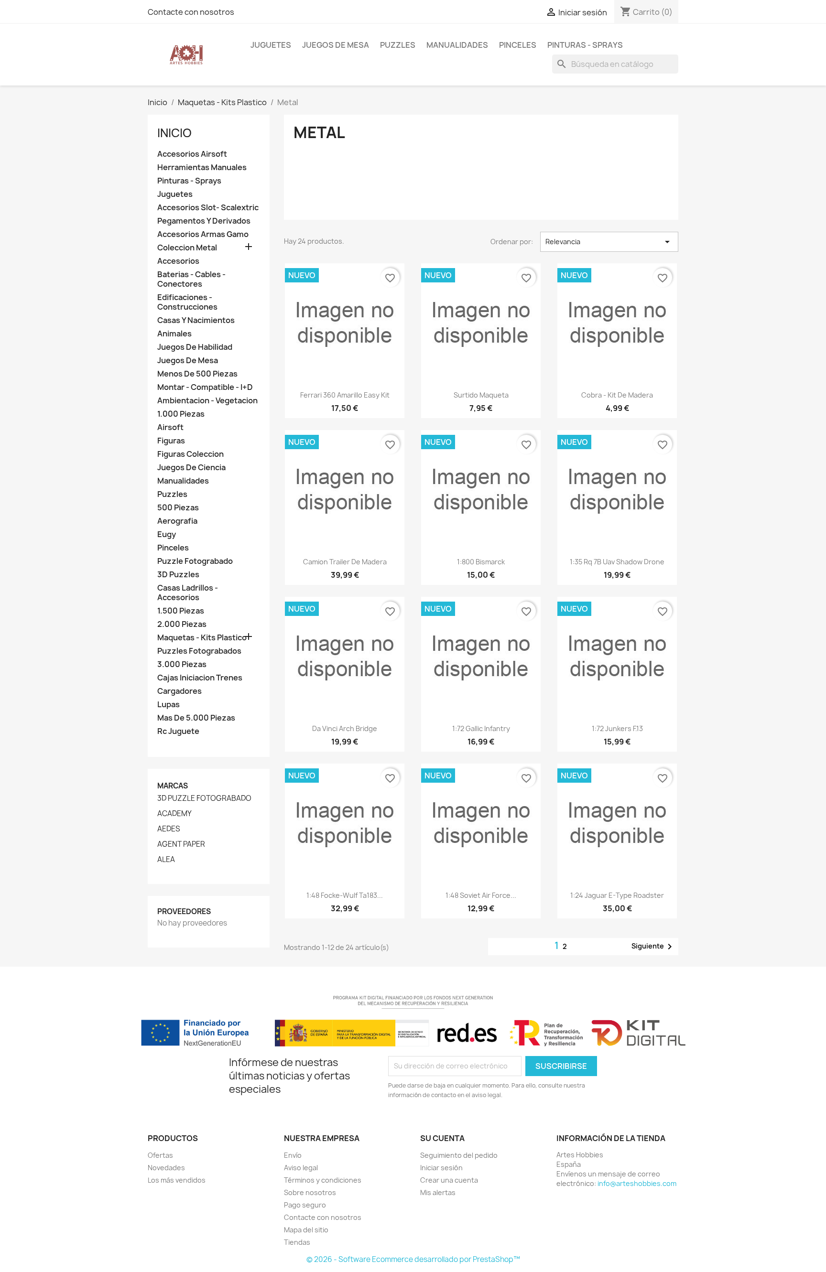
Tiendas (297, 1242)
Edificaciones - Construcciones (187, 302)
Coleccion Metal (187, 248)
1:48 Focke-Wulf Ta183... (344, 895)
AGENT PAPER (181, 844)
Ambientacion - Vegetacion (207, 401)
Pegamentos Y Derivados (203, 221)
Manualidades (457, 45)
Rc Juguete (178, 731)
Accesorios (178, 261)
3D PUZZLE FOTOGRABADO (204, 798)
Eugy (166, 534)
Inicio (174, 133)
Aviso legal (301, 1167)
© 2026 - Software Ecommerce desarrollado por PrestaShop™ (413, 1259)
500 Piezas (178, 508)
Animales (174, 334)
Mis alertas (438, 1192)
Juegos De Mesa (335, 45)
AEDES (168, 829)
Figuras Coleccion (190, 454)
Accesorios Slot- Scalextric (208, 208)
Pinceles (517, 45)
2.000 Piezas (181, 624)
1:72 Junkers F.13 (617, 728)
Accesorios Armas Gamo (203, 234)
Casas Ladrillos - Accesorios (187, 593)
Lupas (168, 705)
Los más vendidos (177, 1180)
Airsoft (170, 427)
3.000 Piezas (181, 664)
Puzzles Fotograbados (199, 651)
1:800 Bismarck (481, 561)
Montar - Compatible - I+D (205, 387)
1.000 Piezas (181, 414)
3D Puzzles (178, 575)
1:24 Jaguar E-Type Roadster (617, 895)
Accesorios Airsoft (192, 154)
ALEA (166, 859)
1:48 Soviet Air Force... (481, 895)
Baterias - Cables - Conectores (191, 279)
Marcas (172, 786)
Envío (293, 1155)
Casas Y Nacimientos (196, 320)
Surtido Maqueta (481, 394)
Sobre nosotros (310, 1192)
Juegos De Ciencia (191, 468)
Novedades (166, 1167)
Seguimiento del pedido (459, 1155)
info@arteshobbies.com (637, 1183)
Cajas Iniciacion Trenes (199, 678)
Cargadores (179, 691)
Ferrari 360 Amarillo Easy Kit (345, 394)
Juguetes (270, 45)
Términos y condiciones (322, 1180)
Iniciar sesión (441, 1167)
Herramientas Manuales (202, 167)
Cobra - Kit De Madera (617, 394)
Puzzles (397, 45)
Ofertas (160, 1155)
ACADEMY (174, 814)
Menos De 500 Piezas (197, 374)
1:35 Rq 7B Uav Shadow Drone (617, 561)
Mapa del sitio (306, 1229)
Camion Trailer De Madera (345, 561)
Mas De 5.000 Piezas (196, 718)
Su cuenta (442, 1138)
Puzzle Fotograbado (195, 561)
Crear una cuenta (449, 1180)
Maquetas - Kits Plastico (202, 638)
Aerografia (177, 521)
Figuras (171, 441)
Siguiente (653, 946)
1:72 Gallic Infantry (481, 728)
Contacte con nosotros (191, 12)
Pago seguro (305, 1204)
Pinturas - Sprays (585, 45)
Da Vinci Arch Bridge (344, 728)
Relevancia (609, 242)
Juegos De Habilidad (194, 347)
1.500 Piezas (180, 611)
